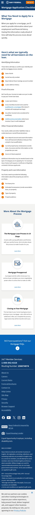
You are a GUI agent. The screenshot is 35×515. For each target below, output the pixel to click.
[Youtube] (8, 417)
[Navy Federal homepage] (13, 2)
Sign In (31, 2)
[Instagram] (19, 417)
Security (4, 402)
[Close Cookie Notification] (32, 492)
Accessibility (6, 410)
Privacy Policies (20, 510)
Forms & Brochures (8, 384)
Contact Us (5, 387)
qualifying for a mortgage (13, 107)
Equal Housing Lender (14, 433)
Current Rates (6, 380)
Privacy (4, 399)
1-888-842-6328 (9, 362)
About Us (5, 372)
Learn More (17, 251)
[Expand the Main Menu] (2, 2)
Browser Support (8, 406)
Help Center (6, 391)
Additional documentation (13, 119)
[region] (17, 502)
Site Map (4, 395)
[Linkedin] (24, 417)
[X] (14, 417)
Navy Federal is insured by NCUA (19, 426)
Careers (4, 376)
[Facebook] (3, 417)
